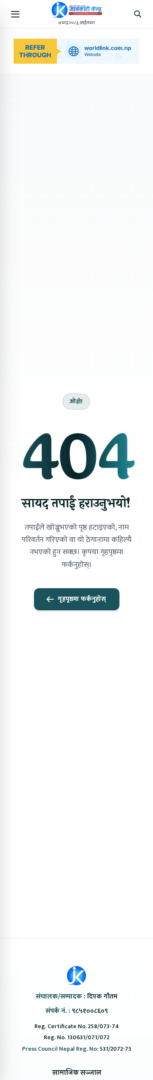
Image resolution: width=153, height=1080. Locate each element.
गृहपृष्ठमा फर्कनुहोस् (82, 599)
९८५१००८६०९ (90, 1011)
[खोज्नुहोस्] (137, 14)
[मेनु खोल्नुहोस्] (15, 14)
